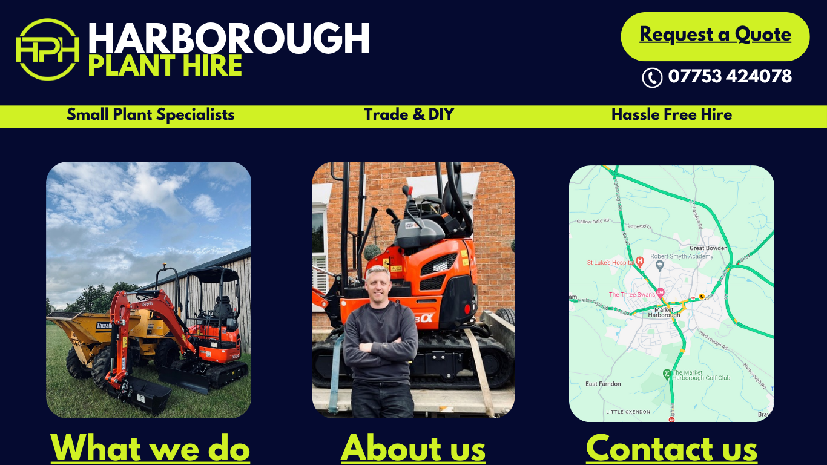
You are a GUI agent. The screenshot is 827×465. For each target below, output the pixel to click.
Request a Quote (715, 36)
